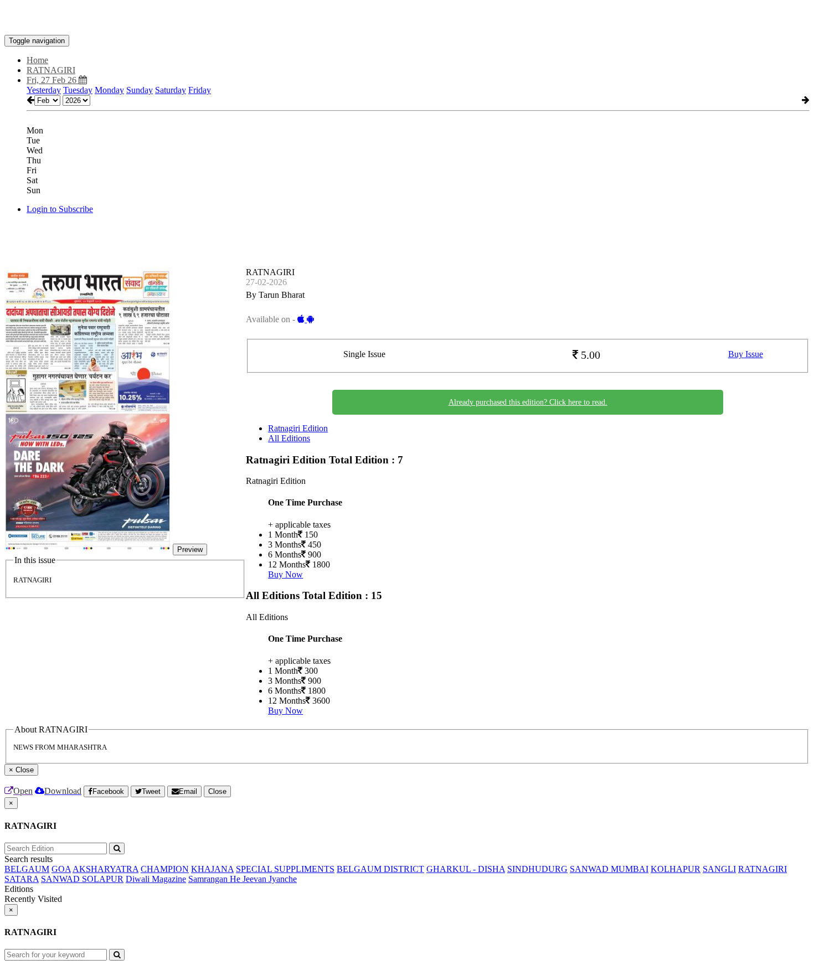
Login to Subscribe (60, 209)
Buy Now (285, 574)
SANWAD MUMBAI (609, 869)
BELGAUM (26, 869)
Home (37, 60)
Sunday (139, 90)
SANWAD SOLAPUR (82, 879)
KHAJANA (212, 869)
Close (217, 791)
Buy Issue (745, 354)
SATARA (21, 879)
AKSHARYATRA (105, 869)
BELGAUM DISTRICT (380, 869)
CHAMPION (165, 869)
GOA (61, 869)
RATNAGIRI (762, 869)
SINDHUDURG (537, 869)
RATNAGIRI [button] (51, 70)
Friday (199, 90)
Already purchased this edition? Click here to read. (528, 402)
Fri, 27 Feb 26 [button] (53, 80)
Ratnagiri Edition (298, 428)
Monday (109, 90)
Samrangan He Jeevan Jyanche (242, 879)
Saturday (170, 90)
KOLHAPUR (675, 869)
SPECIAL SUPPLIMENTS (285, 869)
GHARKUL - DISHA (465, 869)
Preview (190, 549)
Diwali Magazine (156, 879)
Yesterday (44, 90)
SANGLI (719, 869)
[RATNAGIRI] (407, 18)
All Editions (289, 438)
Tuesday (77, 90)
